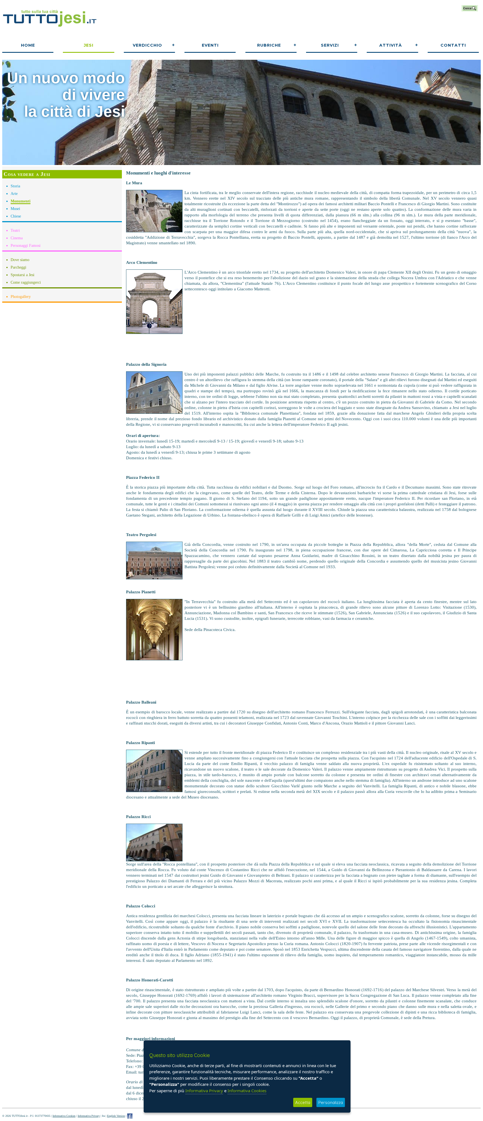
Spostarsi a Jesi (22, 275)
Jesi (88, 45)
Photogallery (21, 297)
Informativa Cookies (64, 1115)
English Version (116, 1115)
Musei (15, 209)
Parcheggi (18, 267)
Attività (390, 45)
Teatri (15, 230)
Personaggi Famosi (26, 245)
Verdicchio (147, 45)
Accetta (302, 1102)
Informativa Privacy (89, 1115)
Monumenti (20, 201)
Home (28, 45)
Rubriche (269, 45)
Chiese (16, 216)
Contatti (453, 45)
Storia (15, 186)
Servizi (330, 45)
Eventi (210, 45)
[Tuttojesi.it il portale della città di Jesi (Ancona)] (49, 29)
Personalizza (330, 1102)
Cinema (17, 238)
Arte (14, 194)
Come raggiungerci (26, 282)
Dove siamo (20, 260)
